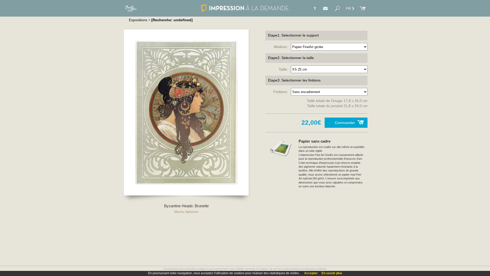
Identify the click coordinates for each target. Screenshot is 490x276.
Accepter (311, 273)
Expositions (138, 20)
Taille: (284, 69)
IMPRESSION (249, 8)
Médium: (282, 47)
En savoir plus (332, 273)
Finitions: (281, 92)
